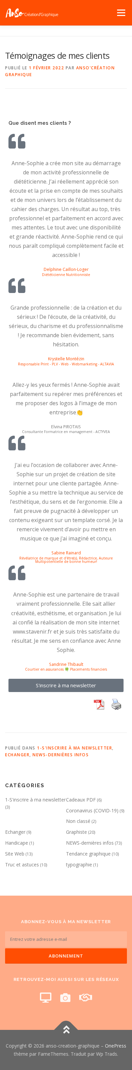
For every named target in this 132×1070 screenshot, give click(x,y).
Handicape (16, 843)
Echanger (17, 755)
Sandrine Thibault (66, 664)
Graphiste (76, 832)
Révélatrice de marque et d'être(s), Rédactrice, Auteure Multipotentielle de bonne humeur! (66, 560)
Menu (120, 13)
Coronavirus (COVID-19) (92, 810)
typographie (79, 864)
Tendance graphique (88, 853)
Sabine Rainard (66, 553)
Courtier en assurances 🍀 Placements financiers (66, 669)
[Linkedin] (85, 997)
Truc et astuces (22, 864)
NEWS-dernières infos (60, 755)
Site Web (14, 853)
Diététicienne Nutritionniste (66, 274)
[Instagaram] (65, 997)
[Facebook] (45, 997)
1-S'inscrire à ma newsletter (74, 748)
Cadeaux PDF (81, 799)
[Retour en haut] (66, 1030)
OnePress (115, 1045)
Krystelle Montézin (66, 359)
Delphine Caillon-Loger (66, 270)
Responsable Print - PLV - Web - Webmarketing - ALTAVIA (66, 364)
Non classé (78, 821)
